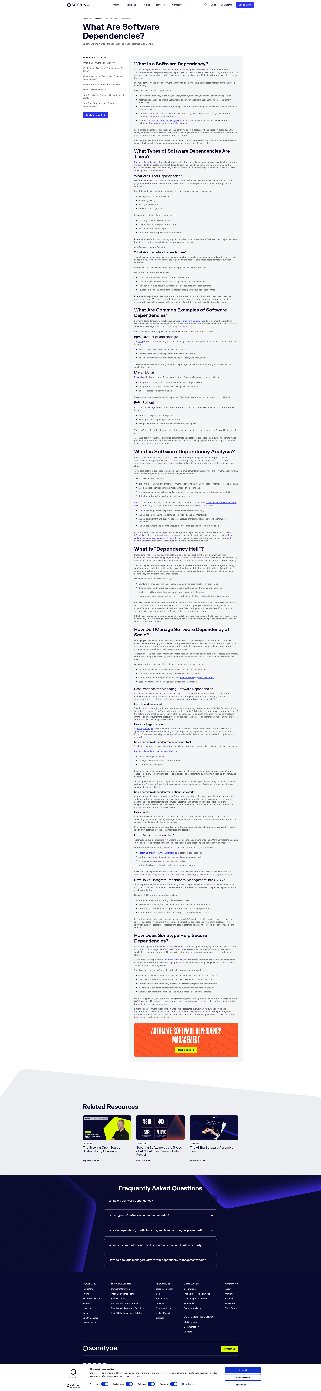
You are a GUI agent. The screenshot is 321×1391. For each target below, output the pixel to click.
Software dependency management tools (154, 751)
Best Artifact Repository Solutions (127, 1308)
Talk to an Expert (94, 115)
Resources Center (164, 1289)
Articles (98, 19)
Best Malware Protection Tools (125, 1303)
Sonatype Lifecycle (173, 960)
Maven (137, 377)
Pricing (146, 5)
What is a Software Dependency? (99, 63)
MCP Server (189, 1303)
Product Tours (162, 1298)
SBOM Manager (90, 1318)
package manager (144, 728)
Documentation (191, 1327)
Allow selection (243, 1377)
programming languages (191, 321)
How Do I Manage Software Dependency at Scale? (103, 96)
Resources (87, 19)
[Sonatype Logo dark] (79, 6)
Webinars (159, 1303)
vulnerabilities (187, 677)
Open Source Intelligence (123, 1294)
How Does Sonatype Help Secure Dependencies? (98, 104)
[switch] (129, 1384)
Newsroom (230, 1303)
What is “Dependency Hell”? (96, 90)
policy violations (206, 677)
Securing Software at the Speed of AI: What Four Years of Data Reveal (159, 1151)
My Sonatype (190, 1322)
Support (188, 1332)
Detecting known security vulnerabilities (157, 853)
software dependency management (165, 120)
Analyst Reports (163, 1313)
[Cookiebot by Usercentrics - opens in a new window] (73, 1386)
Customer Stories (163, 1308)
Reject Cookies (243, 1385)
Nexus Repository (91, 1298)
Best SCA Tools (118, 1298)
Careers (229, 1294)
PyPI (136, 407)
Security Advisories (193, 1308)
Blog (157, 1294)
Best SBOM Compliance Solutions (127, 1313)
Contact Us (229, 1349)
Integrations (190, 1289)
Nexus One (88, 1289)
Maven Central (90, 1323)
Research (159, 1318)
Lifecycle (87, 1308)
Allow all (243, 1370)
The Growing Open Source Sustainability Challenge (101, 1149)
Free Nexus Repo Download (197, 1294)
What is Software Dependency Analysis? (102, 84)
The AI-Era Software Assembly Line (211, 1149)
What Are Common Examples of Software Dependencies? (103, 77)
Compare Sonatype (120, 1289)
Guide (85, 1313)
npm (140, 341)
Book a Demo (184, 1050)
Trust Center (231, 1308)
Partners (229, 1298)
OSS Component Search (196, 1298)
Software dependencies (145, 162)
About (228, 1289)
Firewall (86, 1303)
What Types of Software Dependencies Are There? (103, 69)
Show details (187, 1384)
